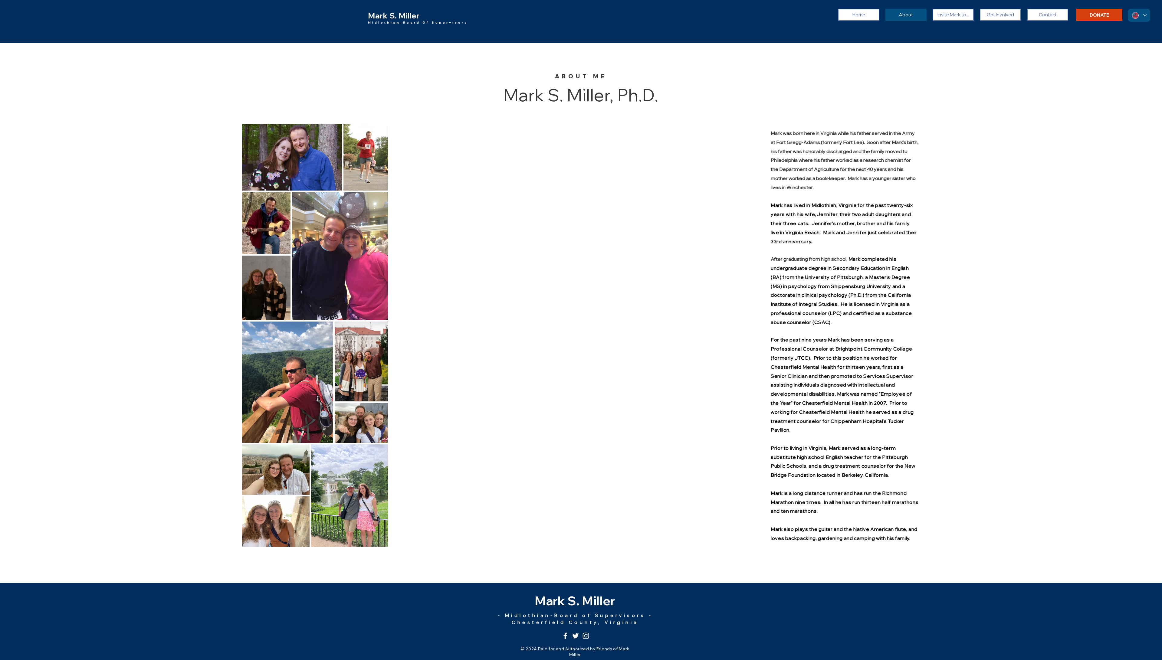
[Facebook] (565, 636)
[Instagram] (586, 636)
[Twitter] (575, 636)
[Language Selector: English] (1139, 15)
